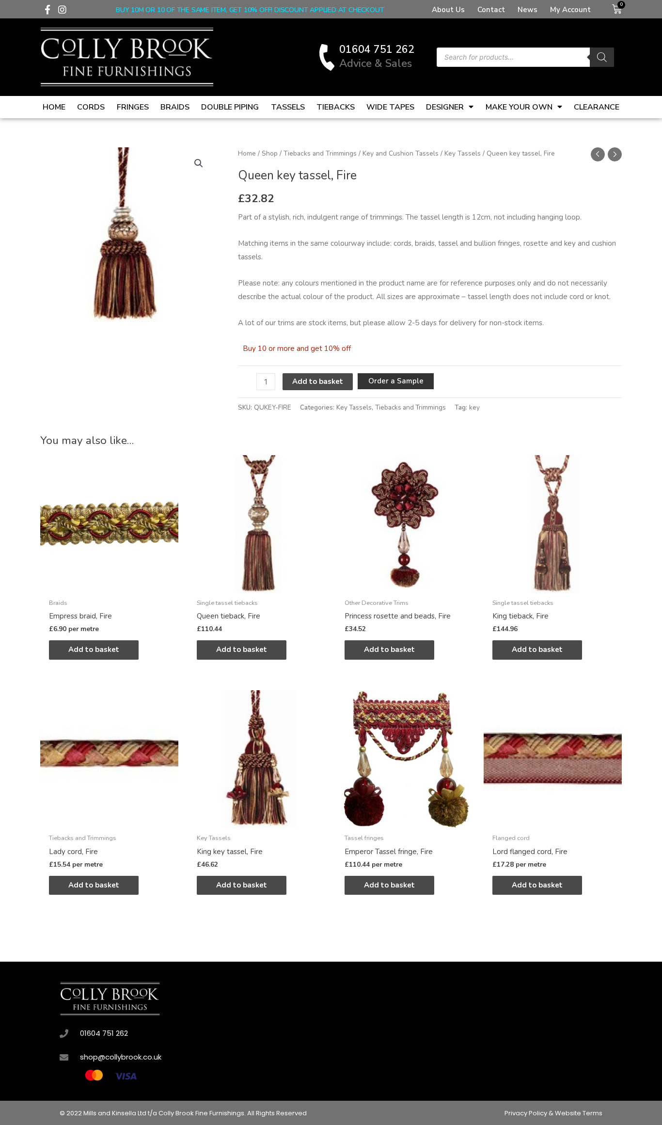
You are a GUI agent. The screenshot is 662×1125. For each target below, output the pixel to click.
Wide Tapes (390, 107)
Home (54, 107)
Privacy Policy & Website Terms (553, 1113)
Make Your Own (519, 107)
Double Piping (230, 107)
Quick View (109, 585)
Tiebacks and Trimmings (320, 153)
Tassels (288, 107)
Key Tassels (462, 153)
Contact (491, 10)
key (474, 407)
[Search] (602, 57)
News (527, 10)
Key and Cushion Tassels (401, 153)
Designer (445, 107)
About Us (448, 10)
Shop (270, 153)
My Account (570, 10)
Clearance (596, 107)
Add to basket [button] (93, 649)
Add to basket (317, 381)
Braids (174, 107)
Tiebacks (335, 107)
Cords (91, 107)
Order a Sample (396, 381)
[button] (198, 163)
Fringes (133, 107)
